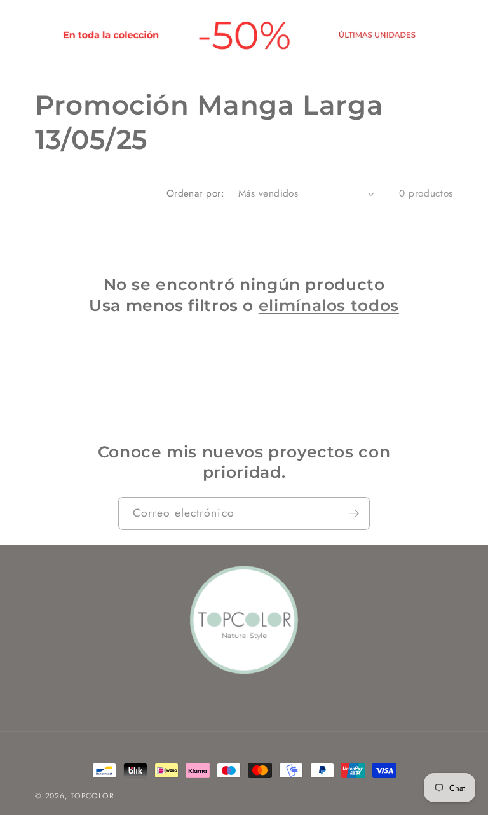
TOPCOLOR (92, 796)
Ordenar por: (195, 193)
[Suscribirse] (354, 513)
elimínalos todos (329, 305)
